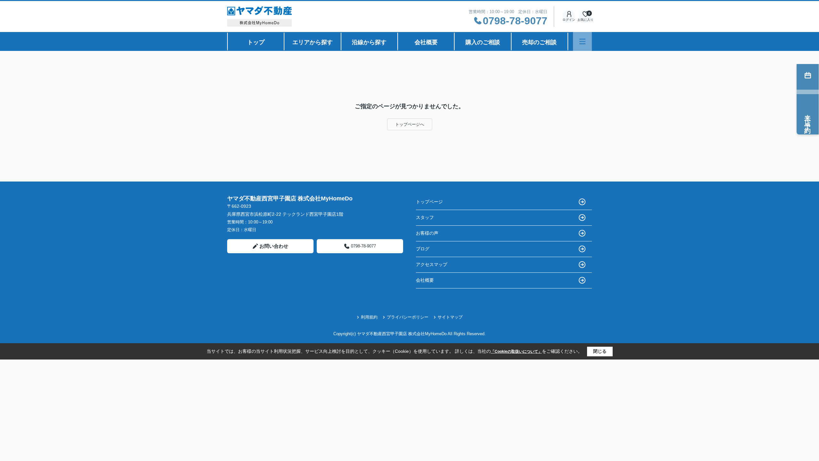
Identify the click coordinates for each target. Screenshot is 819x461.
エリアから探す (312, 42)
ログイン (568, 19)
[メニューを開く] (582, 41)
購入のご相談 (482, 42)
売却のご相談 (539, 42)
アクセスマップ (431, 264)
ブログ (422, 248)
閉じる (600, 351)
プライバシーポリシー (407, 317)
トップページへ (409, 124)
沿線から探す (369, 42)
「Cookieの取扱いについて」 (516, 351)
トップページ (429, 201)
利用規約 (369, 317)
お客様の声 (427, 233)
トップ (256, 42)
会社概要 (426, 42)
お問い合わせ (273, 246)
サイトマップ (450, 317)
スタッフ (425, 217)
